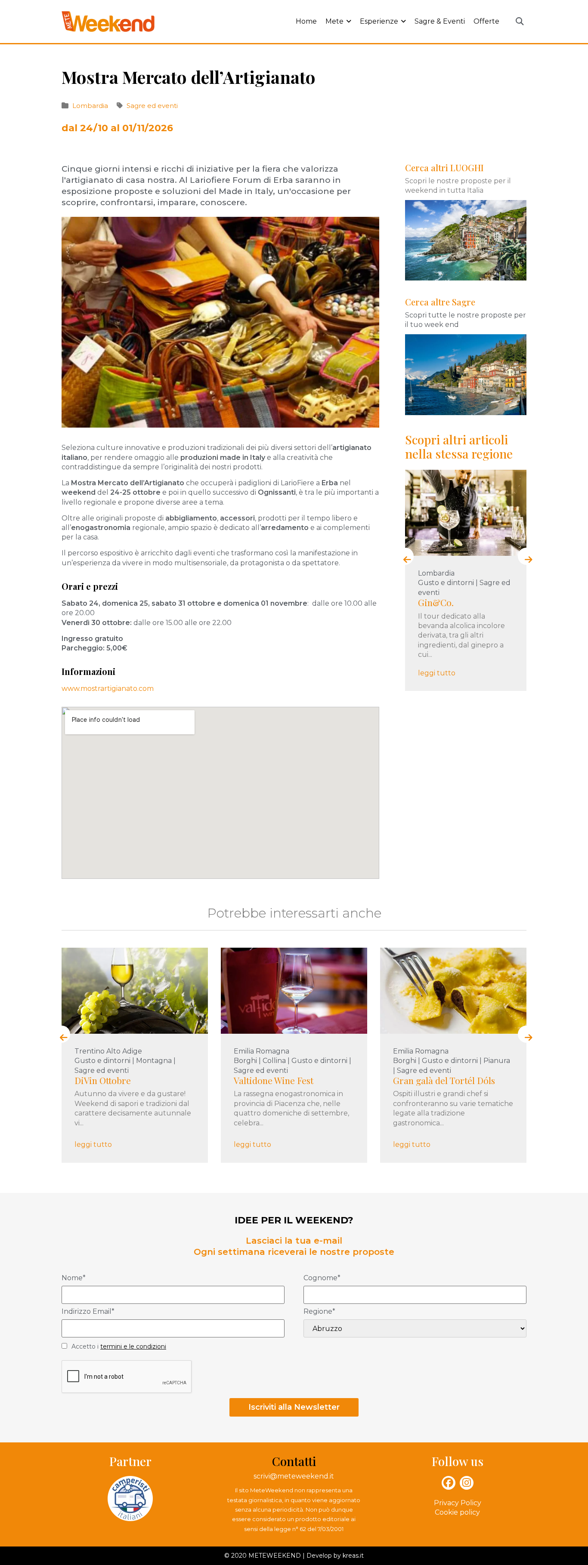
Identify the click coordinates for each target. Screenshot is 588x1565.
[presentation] (405, 556)
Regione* (319, 1311)
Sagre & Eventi (440, 21)
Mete (334, 21)
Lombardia (90, 106)
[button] (519, 22)
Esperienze (379, 21)
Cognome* (321, 1278)
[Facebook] (448, 1483)
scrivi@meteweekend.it (294, 1476)
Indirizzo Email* (88, 1311)
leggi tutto (436, 673)
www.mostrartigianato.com (108, 688)
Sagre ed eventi (152, 106)
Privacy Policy (457, 1503)
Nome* (74, 1278)
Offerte (486, 21)
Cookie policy (457, 1512)
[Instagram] (466, 1483)
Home (306, 21)
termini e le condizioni (133, 1346)
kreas (351, 1555)
